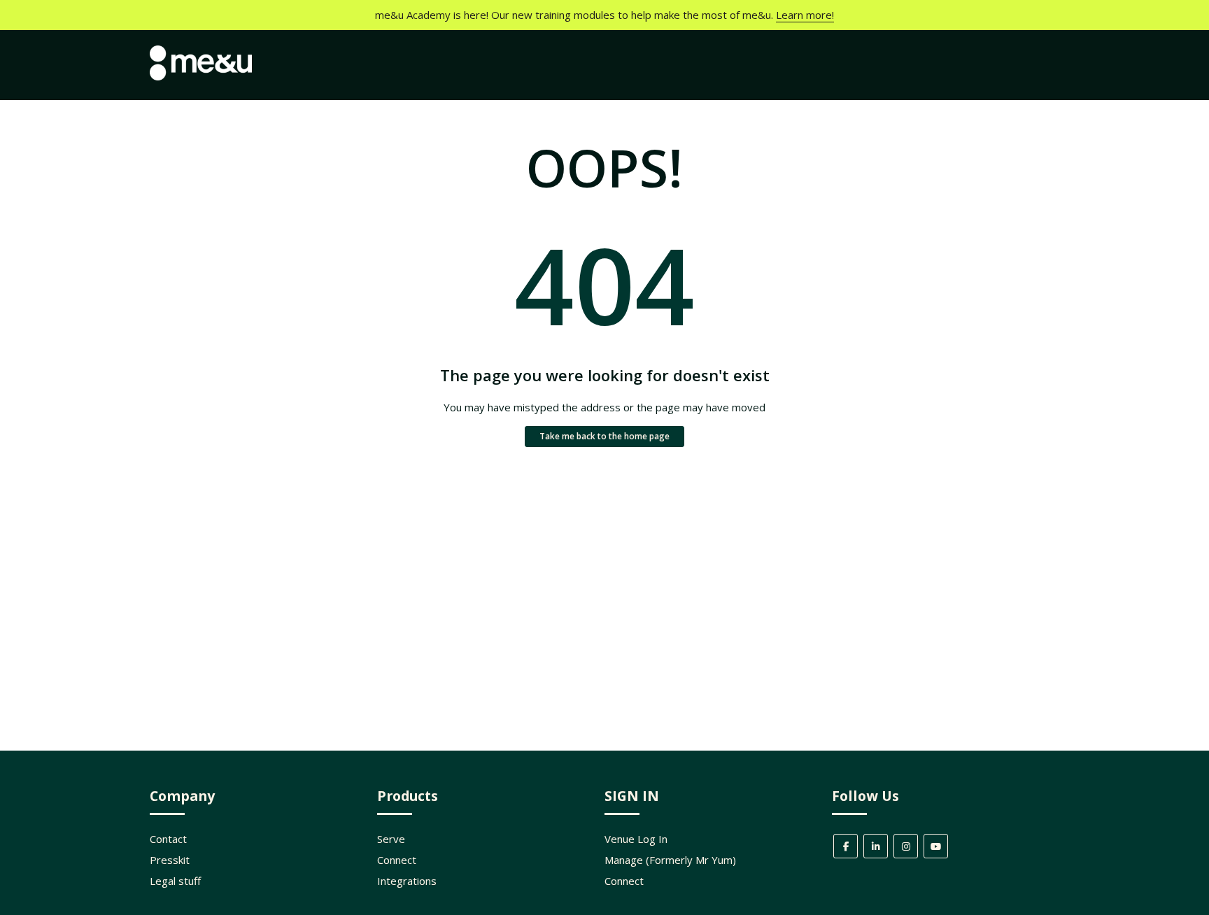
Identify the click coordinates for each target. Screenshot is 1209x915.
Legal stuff (175, 881)
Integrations (407, 881)
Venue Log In (635, 839)
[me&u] (201, 76)
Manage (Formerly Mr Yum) (670, 860)
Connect (396, 860)
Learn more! (805, 15)
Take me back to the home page (604, 436)
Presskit (170, 860)
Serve (391, 839)
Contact (168, 839)
